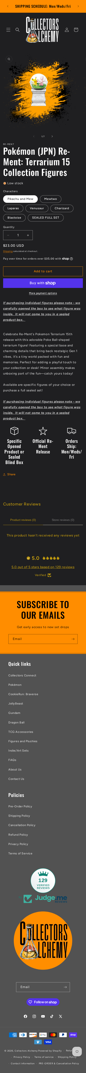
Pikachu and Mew (20, 199)
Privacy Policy (18, 844)
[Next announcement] (78, 6)
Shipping (8, 251)
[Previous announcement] (7, 6)
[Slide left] (33, 136)
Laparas (13, 208)
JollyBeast (15, 703)
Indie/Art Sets (18, 750)
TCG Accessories (20, 732)
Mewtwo (50, 199)
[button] (8, 29)
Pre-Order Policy (20, 806)
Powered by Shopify (50, 1050)
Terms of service (44, 1057)
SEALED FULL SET (45, 217)
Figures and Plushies (23, 741)
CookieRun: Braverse (23, 694)
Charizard (62, 208)
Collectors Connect (22, 675)
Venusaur (37, 208)
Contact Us (16, 779)
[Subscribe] (72, 639)
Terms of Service (20, 853)
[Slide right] (52, 136)
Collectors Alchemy (26, 1050)
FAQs (12, 760)
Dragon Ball (16, 722)
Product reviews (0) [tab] (23, 520)
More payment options (43, 293)
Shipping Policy (19, 816)
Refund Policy (18, 834)
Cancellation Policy (21, 825)
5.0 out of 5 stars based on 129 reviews (42, 567)
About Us (15, 769)
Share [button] (11, 474)
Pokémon (15, 685)
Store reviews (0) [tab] (63, 520)
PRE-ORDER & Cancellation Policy (59, 1063)
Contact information (22, 1063)
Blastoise (14, 217)
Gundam (14, 713)
